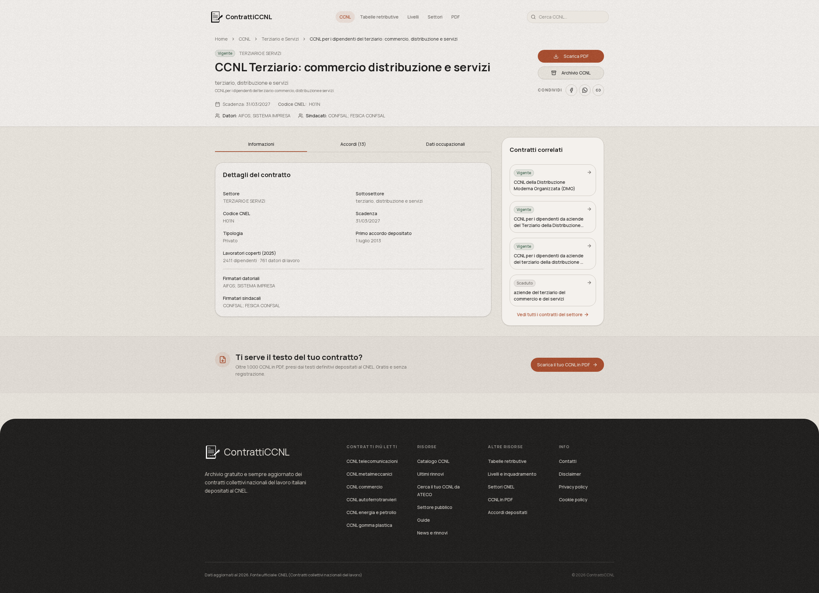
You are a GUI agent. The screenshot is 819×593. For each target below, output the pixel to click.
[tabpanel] (353, 239)
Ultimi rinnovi (430, 474)
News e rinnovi (432, 533)
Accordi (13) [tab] (353, 144)
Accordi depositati (507, 512)
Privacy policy (573, 487)
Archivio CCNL (576, 73)
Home (221, 39)
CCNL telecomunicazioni (372, 461)
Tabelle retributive (379, 17)
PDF (455, 17)
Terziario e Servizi (280, 39)
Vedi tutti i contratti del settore (550, 314)
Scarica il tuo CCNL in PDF (563, 365)
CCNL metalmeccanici (369, 474)
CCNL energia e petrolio (371, 512)
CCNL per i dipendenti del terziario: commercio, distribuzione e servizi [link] (383, 39)
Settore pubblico (434, 507)
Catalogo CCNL (433, 461)
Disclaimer (570, 474)
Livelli (413, 17)
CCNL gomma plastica (369, 525)
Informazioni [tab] (261, 144)
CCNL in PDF (500, 499)
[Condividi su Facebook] (571, 90)
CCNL (345, 17)
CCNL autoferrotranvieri (371, 499)
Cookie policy (573, 499)
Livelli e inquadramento (512, 474)
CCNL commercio (364, 487)
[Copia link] (598, 90)
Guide (423, 520)
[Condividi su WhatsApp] (585, 90)
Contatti (567, 461)
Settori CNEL (501, 487)
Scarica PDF (576, 56)
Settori (435, 17)
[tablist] (353, 144)
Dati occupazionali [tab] (445, 144)
